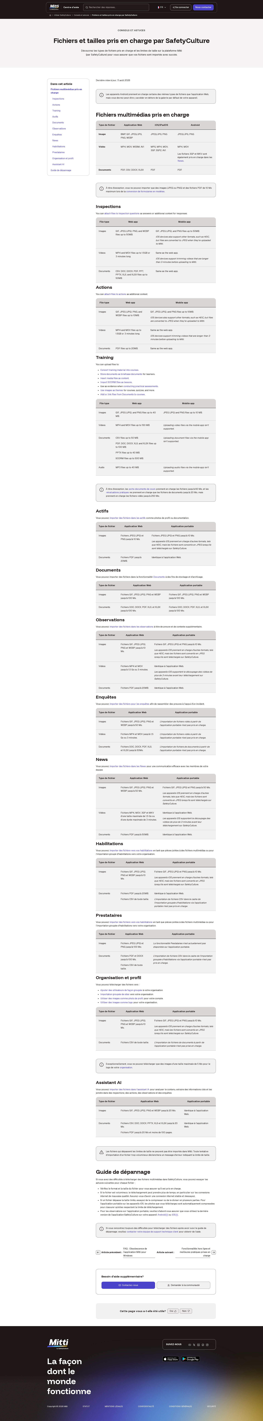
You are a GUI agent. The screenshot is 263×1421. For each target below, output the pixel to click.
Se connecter (182, 7)
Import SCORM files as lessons (116, 382)
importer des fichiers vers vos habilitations (131, 850)
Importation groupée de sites (114, 994)
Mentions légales (114, 1406)
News (55, 140)
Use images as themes (111, 390)
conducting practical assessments (140, 386)
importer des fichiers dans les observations (131, 626)
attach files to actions (115, 294)
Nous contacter (203, 7)
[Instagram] (207, 1344)
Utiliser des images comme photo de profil (121, 998)
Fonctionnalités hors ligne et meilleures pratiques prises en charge (195, 1252)
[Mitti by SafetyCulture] (54, 7)
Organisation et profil (63, 158)
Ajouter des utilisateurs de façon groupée (121, 990)
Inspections (58, 98)
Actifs (55, 116)
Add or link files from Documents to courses (122, 394)
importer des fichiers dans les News (128, 766)
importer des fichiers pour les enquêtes (129, 704)
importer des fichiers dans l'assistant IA (129, 1089)
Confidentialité (146, 1406)
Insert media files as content (114, 378)
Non (184, 1311)
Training (56, 110)
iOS (175, 1214)
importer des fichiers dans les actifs (127, 518)
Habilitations (58, 146)
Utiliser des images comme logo (116, 1002)
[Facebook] (202, 1344)
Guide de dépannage (61, 170)
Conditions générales (180, 1406)
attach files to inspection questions (121, 213)
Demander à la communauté (185, 1285)
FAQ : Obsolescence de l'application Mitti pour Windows (135, 1252)
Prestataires (58, 152)
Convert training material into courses (119, 370)
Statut (86, 1406)
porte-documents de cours (142, 489)
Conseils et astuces (81, 15)
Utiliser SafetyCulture (62, 15)
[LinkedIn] (198, 1344)
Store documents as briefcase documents (121, 374)
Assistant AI (58, 164)
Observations (59, 128)
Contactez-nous (130, 1285)
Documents (58, 122)
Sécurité (211, 1406)
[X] (194, 1344)
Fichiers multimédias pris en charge (66, 91)
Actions (56, 104)
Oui (171, 1311)
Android (163, 1214)
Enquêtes (57, 134)
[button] (116, 7)
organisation (126, 1067)
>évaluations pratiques (117, 492)
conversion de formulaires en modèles (145, 191)
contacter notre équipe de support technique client (152, 1231)
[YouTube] (189, 1344)
